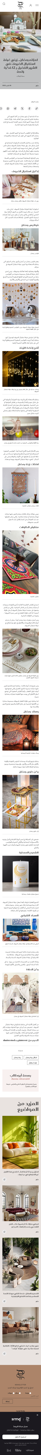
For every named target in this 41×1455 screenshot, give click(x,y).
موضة (27, 1393)
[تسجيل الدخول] (30, 5)
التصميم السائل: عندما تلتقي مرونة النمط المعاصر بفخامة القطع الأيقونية (21, 1295)
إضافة (7, 1401)
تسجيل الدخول (20, 1437)
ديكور (37, 85)
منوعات (10, 1393)
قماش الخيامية (10, 402)
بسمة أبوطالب (20, 76)
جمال (17, 1393)
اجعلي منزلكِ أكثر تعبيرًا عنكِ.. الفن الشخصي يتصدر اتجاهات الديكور (24, 1225)
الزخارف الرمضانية (29, 158)
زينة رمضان (17, 1057)
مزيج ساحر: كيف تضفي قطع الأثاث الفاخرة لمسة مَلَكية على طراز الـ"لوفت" (21, 1347)
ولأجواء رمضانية (33, 271)
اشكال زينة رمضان (31, 1057)
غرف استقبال (33, 1063)
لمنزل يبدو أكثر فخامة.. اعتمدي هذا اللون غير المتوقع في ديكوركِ (21, 1173)
